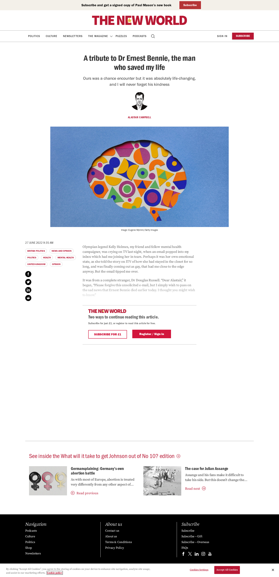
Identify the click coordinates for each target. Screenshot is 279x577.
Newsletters (73, 36)
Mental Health (66, 257)
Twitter (28, 282)
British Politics (36, 251)
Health (47, 257)
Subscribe (190, 5)
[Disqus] (139, 391)
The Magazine (98, 36)
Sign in (222, 36)
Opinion (56, 264)
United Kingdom (36, 264)
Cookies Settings (199, 569)
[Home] (139, 20)
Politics (34, 36)
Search (153, 36)
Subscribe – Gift (191, 536)
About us (111, 536)
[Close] (273, 570)
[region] (139, 570)
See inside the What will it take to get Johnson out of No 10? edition (102, 456)
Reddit (28, 298)
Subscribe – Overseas (195, 542)
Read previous (87, 493)
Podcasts (140, 36)
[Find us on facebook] (183, 555)
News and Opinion (61, 251)
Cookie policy (54, 572)
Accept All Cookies (227, 569)
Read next (192, 488)
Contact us (112, 531)
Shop (28, 548)
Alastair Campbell (139, 117)
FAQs (184, 548)
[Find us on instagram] (203, 555)
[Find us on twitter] (190, 555)
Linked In (28, 290)
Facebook (28, 274)
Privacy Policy (114, 548)
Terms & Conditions (118, 542)
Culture (51, 36)
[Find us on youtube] (210, 555)
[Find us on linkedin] (197, 555)
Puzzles (121, 36)
